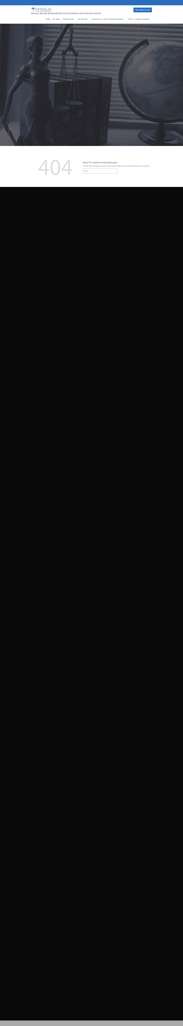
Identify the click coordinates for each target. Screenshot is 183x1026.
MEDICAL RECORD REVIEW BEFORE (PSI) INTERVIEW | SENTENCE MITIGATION (66, 13)
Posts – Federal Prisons (138, 19)
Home (48, 19)
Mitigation (82, 19)
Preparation (68, 19)
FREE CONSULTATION (142, 10)
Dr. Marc (56, 19)
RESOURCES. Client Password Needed (107, 19)
